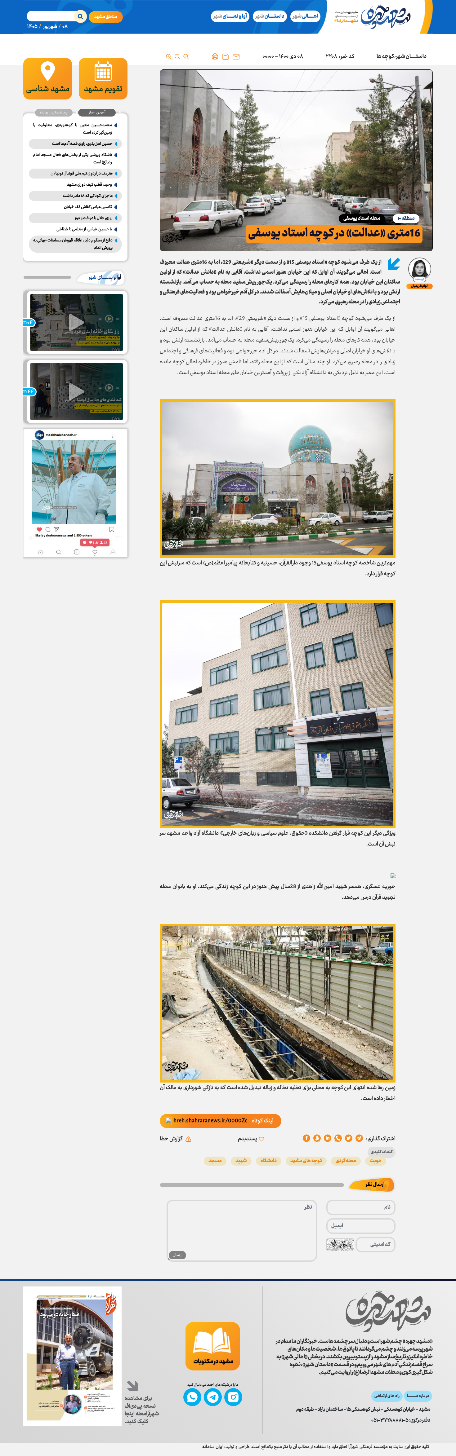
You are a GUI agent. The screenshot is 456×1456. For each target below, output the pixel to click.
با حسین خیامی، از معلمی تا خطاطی (84, 229)
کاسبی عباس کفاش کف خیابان (88, 207)
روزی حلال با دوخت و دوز (94, 218)
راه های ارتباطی (387, 1396)
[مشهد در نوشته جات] (213, 1346)
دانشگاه (269, 1161)
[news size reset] (177, 56)
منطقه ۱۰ (406, 218)
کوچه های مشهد (306, 1161)
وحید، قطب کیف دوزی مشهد (89, 184)
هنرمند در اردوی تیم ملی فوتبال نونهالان (82, 173)
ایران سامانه (212, 1447)
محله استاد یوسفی (361, 218)
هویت (376, 1161)
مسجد (215, 1161)
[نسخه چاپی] (215, 56)
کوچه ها (385, 57)
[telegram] (359, 1139)
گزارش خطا (171, 1139)
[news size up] (169, 56)
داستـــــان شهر (411, 57)
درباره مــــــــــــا (418, 1396)
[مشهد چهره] (377, 17)
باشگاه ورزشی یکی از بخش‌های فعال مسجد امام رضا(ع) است (72, 158)
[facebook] (306, 1139)
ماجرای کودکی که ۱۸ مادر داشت (88, 196)
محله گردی (346, 1161)
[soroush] (327, 1139)
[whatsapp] (338, 1139)
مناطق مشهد (105, 17)
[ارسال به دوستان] (236, 56)
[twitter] (348, 1139)
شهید (241, 1161)
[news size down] (186, 56)
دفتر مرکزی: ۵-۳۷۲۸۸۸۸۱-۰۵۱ (400, 1421)
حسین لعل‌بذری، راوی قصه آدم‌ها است (82, 144)
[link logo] (388, 1312)
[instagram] (233, 1397)
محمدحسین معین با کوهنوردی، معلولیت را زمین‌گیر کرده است (72, 128)
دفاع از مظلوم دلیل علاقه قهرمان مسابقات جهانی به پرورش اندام (73, 244)
